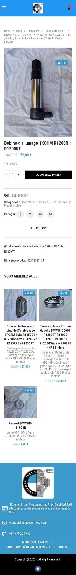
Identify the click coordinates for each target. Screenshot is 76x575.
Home (7, 30)
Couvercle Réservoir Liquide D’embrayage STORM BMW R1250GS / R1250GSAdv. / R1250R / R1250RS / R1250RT (20, 334)
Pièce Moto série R (55, 30)
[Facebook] (38, 569)
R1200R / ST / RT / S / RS (18, 34)
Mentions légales (35, 542)
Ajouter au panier (48, 174)
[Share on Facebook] (20, 214)
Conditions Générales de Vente (28, 547)
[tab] (38, 228)
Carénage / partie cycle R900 (56, 371)
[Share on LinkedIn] (40, 214)
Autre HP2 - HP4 (16, 432)
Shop (19, 30)
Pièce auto (33, 30)
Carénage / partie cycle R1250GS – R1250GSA (20, 350)
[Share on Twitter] (30, 214)
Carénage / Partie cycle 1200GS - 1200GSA (55, 354)
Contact (63, 547)
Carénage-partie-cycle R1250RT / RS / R (20, 356)
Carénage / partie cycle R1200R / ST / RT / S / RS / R (55, 366)
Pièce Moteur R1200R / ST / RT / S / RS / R (45, 202)
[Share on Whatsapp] (50, 214)
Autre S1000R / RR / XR (19, 434)
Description (38, 228)
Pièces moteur (13, 205)
